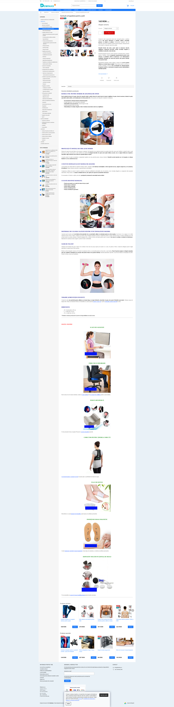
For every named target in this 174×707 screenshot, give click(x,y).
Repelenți (44, 106)
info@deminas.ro (118, 667)
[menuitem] (47, 10)
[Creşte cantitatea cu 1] (103, 32)
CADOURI (43, 129)
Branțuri (44, 56)
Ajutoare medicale (46, 25)
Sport (43, 116)
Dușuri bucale (45, 49)
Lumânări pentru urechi (48, 89)
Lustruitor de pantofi (47, 53)
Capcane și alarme (46, 120)
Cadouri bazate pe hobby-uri (48, 130)
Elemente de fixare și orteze (48, 28)
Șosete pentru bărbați (47, 63)
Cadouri (43, 140)
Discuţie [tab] (69, 86)
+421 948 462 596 (118, 669)
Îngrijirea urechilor (46, 85)
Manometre (44, 111)
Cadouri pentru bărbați (47, 136)
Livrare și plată (43, 672)
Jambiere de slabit (46, 82)
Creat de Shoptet (130, 703)
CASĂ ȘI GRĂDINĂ (44, 118)
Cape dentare (45, 39)
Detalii (75, 657)
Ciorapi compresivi (46, 58)
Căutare (99, 5)
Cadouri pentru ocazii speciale (48, 132)
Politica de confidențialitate (45, 670)
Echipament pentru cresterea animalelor (48, 123)
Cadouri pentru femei (46, 134)
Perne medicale (46, 67)
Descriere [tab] (63, 86)
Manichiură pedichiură (47, 60)
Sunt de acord (103, 695)
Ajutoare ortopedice (46, 65)
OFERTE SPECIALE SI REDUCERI (47, 19)
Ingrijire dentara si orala (47, 32)
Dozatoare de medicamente (48, 71)
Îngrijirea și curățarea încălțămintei (50, 62)
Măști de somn (46, 96)
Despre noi (42, 679)
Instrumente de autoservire (48, 74)
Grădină (43, 125)
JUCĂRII (42, 141)
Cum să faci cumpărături (79, 1)
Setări (68, 703)
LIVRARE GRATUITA (45, 143)
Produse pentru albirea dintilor (49, 37)
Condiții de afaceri (92, 1)
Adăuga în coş (110, 32)
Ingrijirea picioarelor (46, 51)
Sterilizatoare (45, 107)
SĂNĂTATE (43, 21)
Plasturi (44, 84)
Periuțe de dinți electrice (48, 40)
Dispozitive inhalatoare (47, 109)
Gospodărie (44, 127)
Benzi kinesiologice (47, 30)
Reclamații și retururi (44, 674)
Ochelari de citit (46, 95)
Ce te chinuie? (45, 23)
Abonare (67, 680)
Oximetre (44, 102)
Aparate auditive (46, 91)
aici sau (80, 698)
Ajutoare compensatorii (48, 73)
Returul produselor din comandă (47, 681)
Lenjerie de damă (46, 78)
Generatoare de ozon (46, 104)
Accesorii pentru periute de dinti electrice (49, 43)
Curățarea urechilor (47, 87)
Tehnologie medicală (46, 113)
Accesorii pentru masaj (47, 26)
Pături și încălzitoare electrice (48, 100)
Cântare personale (46, 80)
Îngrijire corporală (45, 115)
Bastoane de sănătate (47, 98)
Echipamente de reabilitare (48, 69)
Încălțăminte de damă (47, 54)
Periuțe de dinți (46, 45)
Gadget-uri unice (45, 138)
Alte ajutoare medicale (47, 93)
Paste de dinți (45, 47)
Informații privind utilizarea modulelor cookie (49, 675)
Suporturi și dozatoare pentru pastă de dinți (50, 35)
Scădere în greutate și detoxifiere (49, 76)
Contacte (42, 677)
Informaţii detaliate (102, 73)
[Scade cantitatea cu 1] (103, 33)
